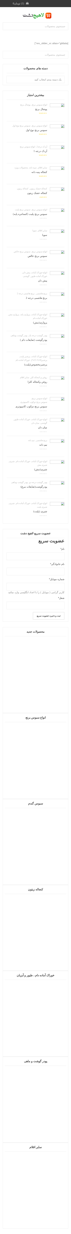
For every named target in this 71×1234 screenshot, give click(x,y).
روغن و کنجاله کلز (39, 377)
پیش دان (26, 272)
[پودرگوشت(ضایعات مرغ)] (57, 488)
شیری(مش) (40, 469)
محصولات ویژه (21, 167)
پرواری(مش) (40, 322)
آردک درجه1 (42, 146)
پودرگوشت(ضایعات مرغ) (34, 486)
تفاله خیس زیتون (35, 957)
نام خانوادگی (57, 564)
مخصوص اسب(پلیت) (35, 1043)
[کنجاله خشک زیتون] (57, 194)
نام (62, 548)
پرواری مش (14, 314)
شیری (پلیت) (40, 511)
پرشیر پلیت (25, 356)
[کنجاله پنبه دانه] (57, 173)
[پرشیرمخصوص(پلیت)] (57, 362)
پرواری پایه (25, 314)
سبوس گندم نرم (35, 871)
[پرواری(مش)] (57, 320)
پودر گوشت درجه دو (38, 482)
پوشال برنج (25, 104)
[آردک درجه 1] (57, 152)
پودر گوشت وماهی (19, 335)
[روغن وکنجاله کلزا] (57, 383)
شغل (61, 597)
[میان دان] (57, 425)
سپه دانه (33, 167)
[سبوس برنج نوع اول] (57, 131)
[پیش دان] (57, 278)
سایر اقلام (42, 167)
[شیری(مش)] (57, 467)
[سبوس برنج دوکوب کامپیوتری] (57, 404)
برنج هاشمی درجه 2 (26, 293)
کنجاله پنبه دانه (39, 172)
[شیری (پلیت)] (57, 509)
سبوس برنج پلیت (22, 209)
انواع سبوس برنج (39, 104)
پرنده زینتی (36, 699)
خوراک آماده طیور (39, 276)
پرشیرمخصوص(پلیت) (35, 364)
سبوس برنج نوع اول (21, 125)
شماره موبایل (56, 579)
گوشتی (26, 276)
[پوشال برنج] (57, 110)
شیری (12, 461)
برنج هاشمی (41, 293)
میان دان (35, 423)
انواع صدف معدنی (35, 1215)
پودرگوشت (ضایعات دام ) (33, 340)
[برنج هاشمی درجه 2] (57, 299)
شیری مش (42, 465)
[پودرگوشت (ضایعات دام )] (57, 341)
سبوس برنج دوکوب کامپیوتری (33, 402)
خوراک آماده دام (40, 318)
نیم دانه (31, 440)
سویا (34, 230)
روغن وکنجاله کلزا (37, 382)
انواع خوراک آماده (39, 272)
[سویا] (57, 236)
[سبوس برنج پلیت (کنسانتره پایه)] (57, 215)
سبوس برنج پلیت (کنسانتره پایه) (30, 214)
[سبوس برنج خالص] (57, 257)
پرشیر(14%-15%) (39, 360)
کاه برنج (35, 785)
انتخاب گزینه (35, 1140)
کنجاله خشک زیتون (38, 188)
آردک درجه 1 (40, 151)
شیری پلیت (42, 507)
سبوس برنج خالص (22, 251)
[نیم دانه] (57, 446)
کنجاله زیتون (22, 188)
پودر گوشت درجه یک (38, 335)
